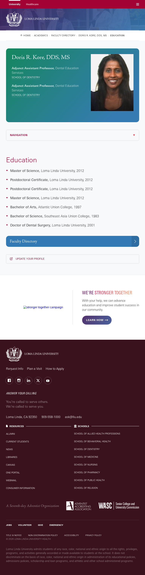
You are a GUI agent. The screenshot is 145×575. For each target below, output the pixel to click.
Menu (137, 4)
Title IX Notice (14, 535)
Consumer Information (20, 488)
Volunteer (25, 525)
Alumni (10, 433)
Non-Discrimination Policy (43, 535)
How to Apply (55, 369)
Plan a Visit (34, 369)
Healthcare (32, 4)
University (14, 4)
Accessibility (71, 535)
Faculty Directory (23, 241)
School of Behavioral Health (92, 441)
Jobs (9, 525)
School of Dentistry (26, 77)
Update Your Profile (30, 258)
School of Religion (86, 487)
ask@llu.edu (73, 417)
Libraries (11, 457)
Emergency (56, 525)
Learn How (94, 320)
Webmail (11, 480)
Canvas (10, 464)
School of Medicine (86, 456)
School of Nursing (86, 464)
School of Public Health (89, 480)
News (9, 449)
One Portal (13, 472)
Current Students (17, 441)
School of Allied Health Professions (97, 433)
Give (40, 525)
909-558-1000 (51, 417)
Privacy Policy (93, 535)
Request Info (14, 369)
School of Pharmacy (87, 472)
